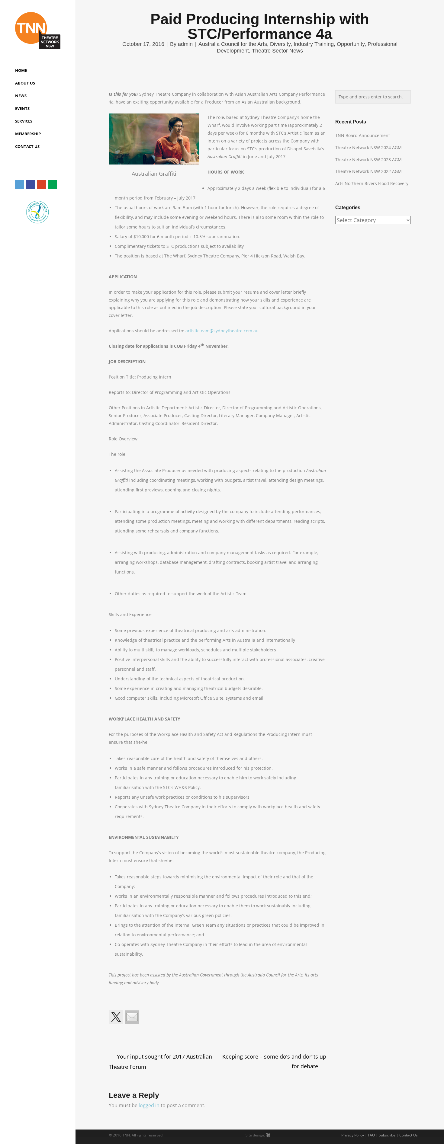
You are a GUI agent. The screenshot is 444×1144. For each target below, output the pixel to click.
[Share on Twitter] (116, 1017)
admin (185, 44)
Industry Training (314, 44)
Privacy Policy (352, 1135)
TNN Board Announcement (362, 135)
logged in (149, 1105)
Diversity (280, 44)
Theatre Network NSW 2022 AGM (368, 171)
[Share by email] (132, 1017)
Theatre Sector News (277, 51)
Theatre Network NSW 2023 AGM (368, 159)
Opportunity (351, 44)
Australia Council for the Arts (232, 44)
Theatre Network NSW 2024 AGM (368, 147)
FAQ (371, 1135)
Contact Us (408, 1135)
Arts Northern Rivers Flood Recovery (371, 183)
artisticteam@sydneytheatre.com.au (222, 331)
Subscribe (387, 1135)
